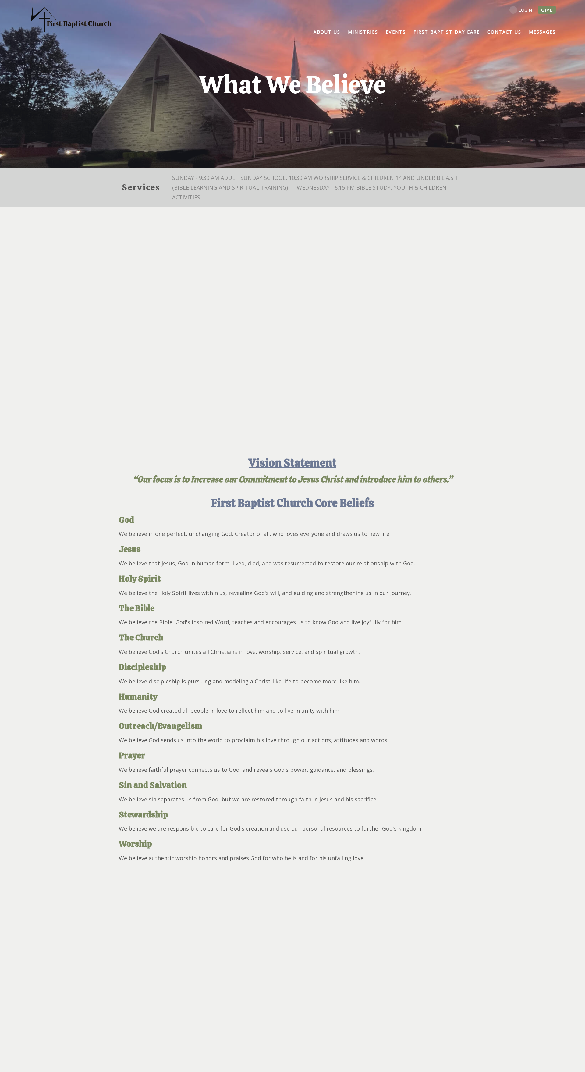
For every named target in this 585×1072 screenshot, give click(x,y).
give (547, 10)
